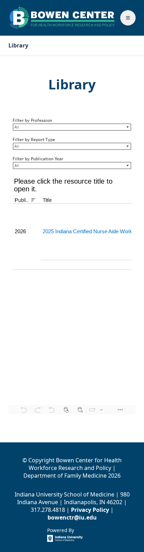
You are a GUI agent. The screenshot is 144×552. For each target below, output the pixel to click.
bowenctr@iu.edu (72, 517)
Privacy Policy (90, 510)
